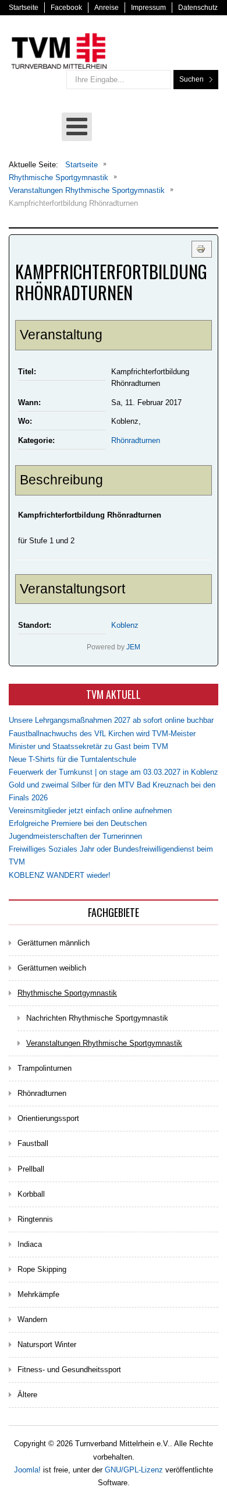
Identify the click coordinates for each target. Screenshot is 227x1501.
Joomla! (27, 1469)
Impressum (148, 7)
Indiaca (29, 1244)
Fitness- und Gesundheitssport (69, 1369)
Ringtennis (35, 1219)
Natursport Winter (46, 1344)
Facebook (66, 7)
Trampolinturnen (44, 1068)
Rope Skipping (41, 1269)
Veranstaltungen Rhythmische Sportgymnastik (104, 1043)
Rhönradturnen (135, 440)
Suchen (191, 79)
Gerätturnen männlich (53, 942)
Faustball (32, 1143)
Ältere (27, 1394)
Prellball (30, 1169)
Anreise (106, 7)
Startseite (23, 7)
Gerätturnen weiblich (51, 968)
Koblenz (125, 625)
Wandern (32, 1319)
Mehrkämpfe (38, 1294)
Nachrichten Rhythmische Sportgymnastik (97, 1018)
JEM (133, 647)
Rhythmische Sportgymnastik (67, 993)
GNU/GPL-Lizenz (134, 1469)
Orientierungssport (48, 1118)
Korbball (31, 1194)
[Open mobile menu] (77, 127)
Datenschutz (198, 7)
